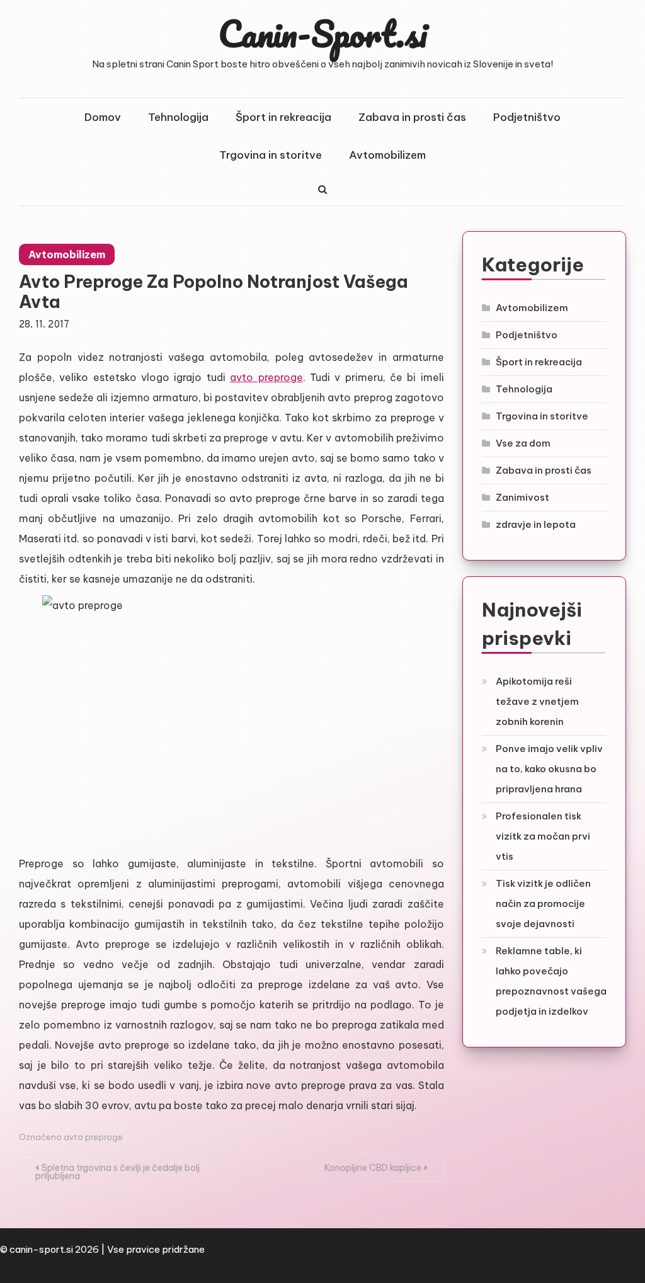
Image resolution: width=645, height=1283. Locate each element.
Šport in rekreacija (283, 117)
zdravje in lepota (536, 524)
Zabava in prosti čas (412, 117)
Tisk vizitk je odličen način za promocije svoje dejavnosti (543, 903)
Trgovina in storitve (270, 155)
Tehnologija (178, 117)
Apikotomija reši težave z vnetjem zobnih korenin (537, 701)
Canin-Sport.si (323, 33)
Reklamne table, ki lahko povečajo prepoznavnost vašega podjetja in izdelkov (551, 981)
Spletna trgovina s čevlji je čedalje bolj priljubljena (117, 1172)
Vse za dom (523, 443)
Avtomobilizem (387, 155)
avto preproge (266, 377)
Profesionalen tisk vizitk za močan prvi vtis (543, 836)
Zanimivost (522, 497)
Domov (102, 117)
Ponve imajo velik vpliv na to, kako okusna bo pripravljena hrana (549, 769)
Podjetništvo (527, 117)
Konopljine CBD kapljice (372, 1167)
